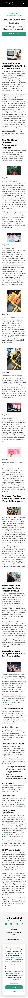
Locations (16, 13)
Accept (14, 987)
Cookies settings (14, 983)
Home (10, 13)
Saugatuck (12, 676)
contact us (9, 702)
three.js (21, 804)
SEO (14, 934)
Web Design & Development (14, 932)
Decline (14, 991)
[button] (23, 3)
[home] (7, 3)
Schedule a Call (14, 33)
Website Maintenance (14, 939)
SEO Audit (14, 937)
